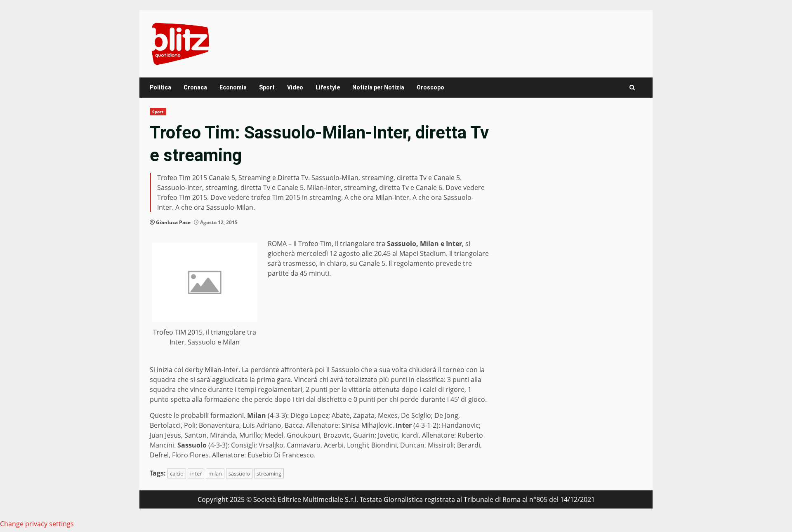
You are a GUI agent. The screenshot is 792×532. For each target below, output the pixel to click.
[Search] (632, 88)
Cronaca (195, 87)
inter (196, 473)
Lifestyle (328, 87)
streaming (269, 473)
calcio (177, 473)
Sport (267, 87)
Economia (233, 87)
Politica (160, 87)
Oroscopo (430, 87)
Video (295, 87)
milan (215, 473)
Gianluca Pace (173, 222)
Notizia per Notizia (378, 87)
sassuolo (239, 473)
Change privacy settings (37, 523)
